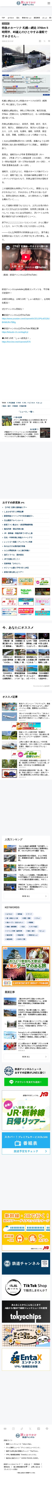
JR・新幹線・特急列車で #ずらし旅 (18, 533)
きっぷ (44, 18)
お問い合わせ (35, 1467)
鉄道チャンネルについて (12, 1464)
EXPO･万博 (21, 939)
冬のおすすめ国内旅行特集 (14, 546)
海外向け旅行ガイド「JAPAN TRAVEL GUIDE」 (22, 1458)
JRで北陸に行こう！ (12, 559)
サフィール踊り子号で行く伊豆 (16, 568)
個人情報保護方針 (20, 1467)
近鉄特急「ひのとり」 (13, 563)
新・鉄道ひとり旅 (12, 918)
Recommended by (38, 686)
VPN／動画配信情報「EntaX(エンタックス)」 (21, 1455)
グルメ (38, 918)
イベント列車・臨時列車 (14, 931)
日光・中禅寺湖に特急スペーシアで (18, 537)
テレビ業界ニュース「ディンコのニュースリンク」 (23, 1447)
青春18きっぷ (26, 18)
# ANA (18, 403)
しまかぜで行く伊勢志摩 (13, 512)
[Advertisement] (26, 372)
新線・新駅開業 (12, 926)
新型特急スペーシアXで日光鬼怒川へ (18, 516)
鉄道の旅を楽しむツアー (14, 572)
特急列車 (20, 935)
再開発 (31, 922)
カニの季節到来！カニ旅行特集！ (17, 550)
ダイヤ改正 (33, 926)
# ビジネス (31, 403)
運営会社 (7, 1467)
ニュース (5, 23)
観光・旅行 (31, 931)
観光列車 (9, 935)
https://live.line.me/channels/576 (16, 342)
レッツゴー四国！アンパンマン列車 (18, 542)
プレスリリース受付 (10, 1469)
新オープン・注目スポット (15, 922)
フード (30, 914)
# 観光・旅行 (6, 406)
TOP (3, 18)
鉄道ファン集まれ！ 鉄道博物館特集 (18, 525)
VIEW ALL (26, 896)
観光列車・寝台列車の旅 (14, 529)
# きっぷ (39, 403)
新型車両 (37, 18)
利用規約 (37, 1464)
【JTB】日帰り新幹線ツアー (15, 507)
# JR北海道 (11, 403)
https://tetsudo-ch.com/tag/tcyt (15, 332)
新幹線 (20, 914)
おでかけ (11, 18)
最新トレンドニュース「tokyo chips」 (19, 1444)
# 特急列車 (22, 406)
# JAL (24, 403)
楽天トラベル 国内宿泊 (14, 555)
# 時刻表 (15, 406)
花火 (17, 18)
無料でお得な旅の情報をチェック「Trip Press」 (22, 1451)
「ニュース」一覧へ (26, 412)
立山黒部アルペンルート (13, 520)
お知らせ (27, 1464)
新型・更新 (26, 918)
